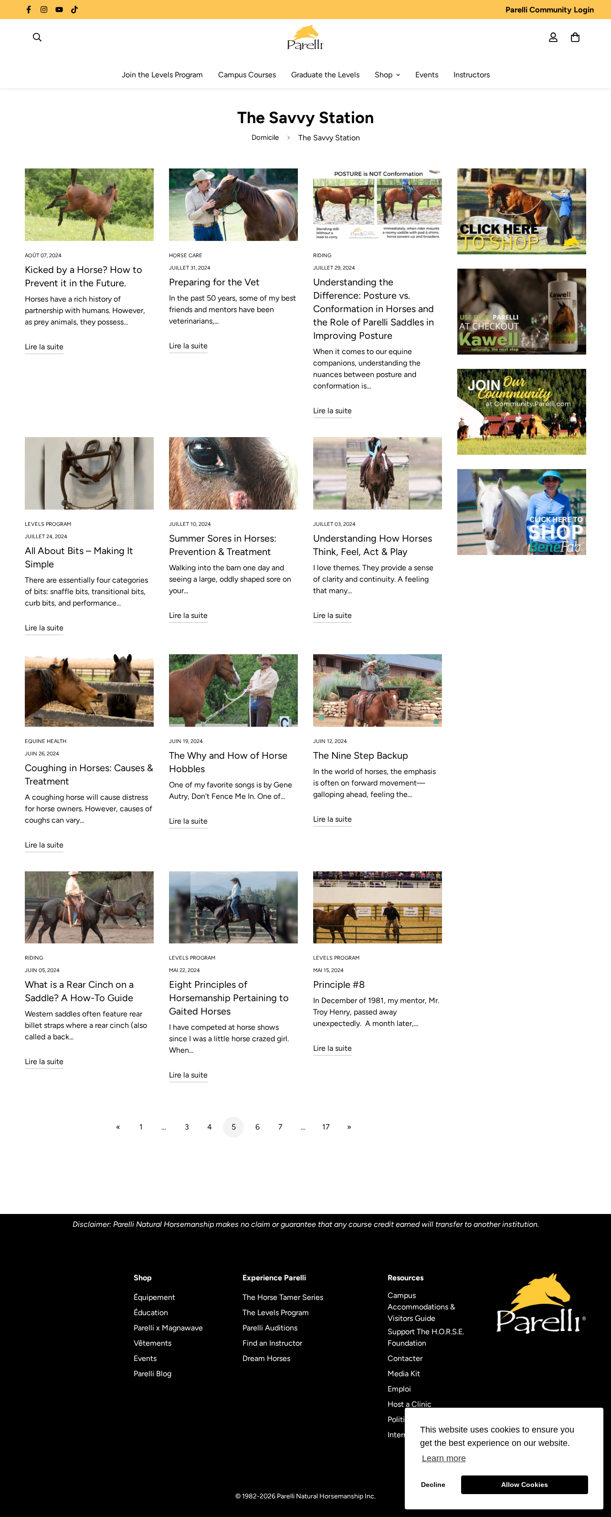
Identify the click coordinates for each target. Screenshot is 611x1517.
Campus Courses (247, 74)
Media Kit (404, 1373)
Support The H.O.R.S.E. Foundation (426, 1337)
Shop (383, 74)
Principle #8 (339, 984)
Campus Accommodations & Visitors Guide (421, 1307)
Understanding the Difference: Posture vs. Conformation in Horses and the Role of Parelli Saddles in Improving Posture (373, 308)
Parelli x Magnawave (168, 1327)
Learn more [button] (444, 1458)
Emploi (399, 1388)
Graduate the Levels (325, 74)
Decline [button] (433, 1484)
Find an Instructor (272, 1343)
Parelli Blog (152, 1373)
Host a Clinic (410, 1404)
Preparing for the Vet (214, 282)
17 (326, 1126)
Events (426, 74)
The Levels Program (275, 1312)
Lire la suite (44, 346)
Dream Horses (266, 1358)
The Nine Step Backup (360, 755)
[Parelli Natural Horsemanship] (306, 37)
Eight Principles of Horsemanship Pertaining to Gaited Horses (229, 998)
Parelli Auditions (269, 1327)
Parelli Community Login (550, 9)
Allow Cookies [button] (524, 1484)
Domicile (265, 137)
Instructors (471, 74)
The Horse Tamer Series (282, 1297)
